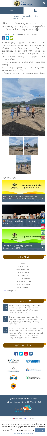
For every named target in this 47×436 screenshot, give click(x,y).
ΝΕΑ (23, 263)
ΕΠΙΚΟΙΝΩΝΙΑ (24, 284)
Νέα (36, 16)
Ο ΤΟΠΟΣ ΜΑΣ (23, 281)
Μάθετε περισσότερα (23, 433)
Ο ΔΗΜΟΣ (23, 275)
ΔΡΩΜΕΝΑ (23, 272)
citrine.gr (33, 399)
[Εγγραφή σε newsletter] (43, 238)
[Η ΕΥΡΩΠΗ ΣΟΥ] (13, 386)
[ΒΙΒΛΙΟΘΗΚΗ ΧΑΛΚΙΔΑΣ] (33, 378)
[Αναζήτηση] (44, 3)
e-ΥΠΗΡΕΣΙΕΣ (23, 278)
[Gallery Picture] (16, 154)
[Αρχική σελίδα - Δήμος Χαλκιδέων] (23, 3)
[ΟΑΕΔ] (13, 378)
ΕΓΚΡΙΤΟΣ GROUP (34, 402)
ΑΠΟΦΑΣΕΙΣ (23, 266)
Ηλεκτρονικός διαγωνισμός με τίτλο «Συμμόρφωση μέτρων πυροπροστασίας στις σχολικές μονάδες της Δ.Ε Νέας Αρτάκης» (26, 320)
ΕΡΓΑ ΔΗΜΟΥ (24, 287)
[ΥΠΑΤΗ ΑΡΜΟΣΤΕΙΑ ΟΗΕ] (33, 361)
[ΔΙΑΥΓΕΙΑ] (13, 361)
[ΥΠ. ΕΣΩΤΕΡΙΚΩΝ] (13, 369)
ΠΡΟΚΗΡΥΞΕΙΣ (23, 269)
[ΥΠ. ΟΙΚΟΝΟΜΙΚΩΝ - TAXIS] (33, 369)
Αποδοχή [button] (40, 430)
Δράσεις (16, 18)
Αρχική (16, 16)
